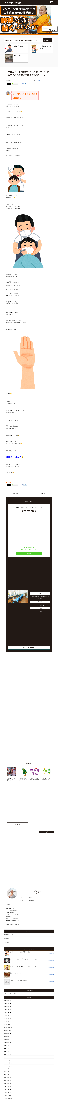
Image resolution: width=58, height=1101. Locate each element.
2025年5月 (6, 1045)
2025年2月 (6, 1054)
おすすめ (38, 80)
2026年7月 (6, 1003)
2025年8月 (6, 1036)
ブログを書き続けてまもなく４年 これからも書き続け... (24, 966)
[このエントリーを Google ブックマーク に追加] (22, 84)
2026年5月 (6, 1009)
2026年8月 (6, 1000)
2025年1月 (6, 1057)
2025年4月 (6, 1048)
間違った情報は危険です (34, 780)
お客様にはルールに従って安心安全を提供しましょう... (23, 952)
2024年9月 (6, 1069)
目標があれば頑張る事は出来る (11, 780)
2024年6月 (6, 1077)
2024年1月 (6, 1092)
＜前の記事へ (16, 493)
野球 (6, 942)
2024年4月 (6, 1083)
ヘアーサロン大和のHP (29, 647)
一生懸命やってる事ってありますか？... (19, 980)
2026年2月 (6, 1018)
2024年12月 (7, 1060)
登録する (29, 553)
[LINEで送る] (15, 84)
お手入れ (7, 938)
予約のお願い (17, 56)
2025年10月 (7, 1030)
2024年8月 (6, 1072)
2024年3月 (6, 1086)
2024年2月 (6, 1089)
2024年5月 (6, 1080)
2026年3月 (6, 1015)
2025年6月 (6, 1042)
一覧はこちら (48, 40)
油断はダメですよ (18, 46)
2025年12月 (7, 1024)
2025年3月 (6, 1051)
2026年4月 (6, 1012)
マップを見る (40, 598)
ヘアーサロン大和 (13, 2)
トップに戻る (17, 825)
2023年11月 (7, 1098)
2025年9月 (6, 1033)
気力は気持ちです (45, 779)
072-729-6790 (29, 510)
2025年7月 (6, 1039)
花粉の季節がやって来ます (23, 780)
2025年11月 (7, 1027)
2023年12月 (7, 1095)
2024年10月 (7, 1066)
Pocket (25, 84)
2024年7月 (6, 1075)
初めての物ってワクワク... (16, 973)
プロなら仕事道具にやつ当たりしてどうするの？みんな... (24, 959)
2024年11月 (7, 1063)
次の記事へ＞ (42, 493)
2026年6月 (6, 1006)
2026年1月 (6, 1021)
